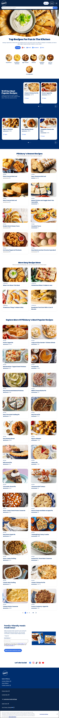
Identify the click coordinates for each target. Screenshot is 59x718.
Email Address (7, 638)
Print (43, 47)
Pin (24, 47)
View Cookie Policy (12, 716)
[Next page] (36, 613)
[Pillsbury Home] (3, 3)
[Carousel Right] (55, 106)
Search (55, 7)
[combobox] (28, 7)
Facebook (36, 47)
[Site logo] (5, 673)
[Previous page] (23, 613)
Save (18, 47)
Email (29, 48)
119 (33, 612)
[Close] (57, 714)
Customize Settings (44, 714)
